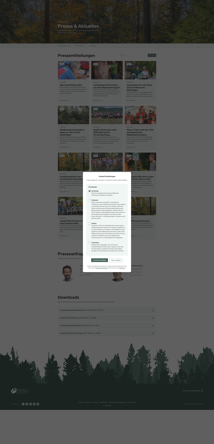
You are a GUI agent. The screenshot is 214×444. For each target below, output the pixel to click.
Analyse (93, 223)
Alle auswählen (116, 260)
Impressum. (122, 268)
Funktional (94, 200)
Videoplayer (95, 242)
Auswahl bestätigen (99, 260)
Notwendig (94, 191)
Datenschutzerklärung (102, 268)
